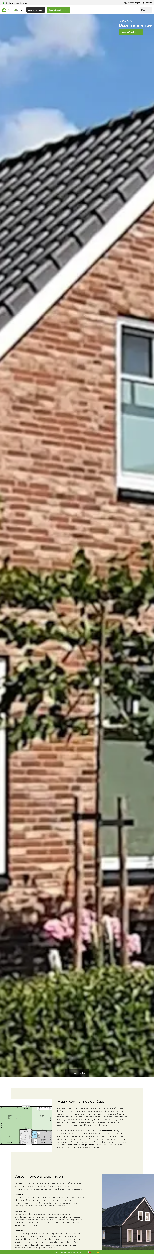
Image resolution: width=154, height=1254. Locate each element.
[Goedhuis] (12, 10)
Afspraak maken (35, 10)
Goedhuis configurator (58, 10)
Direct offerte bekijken (131, 32)
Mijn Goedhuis (147, 3)
